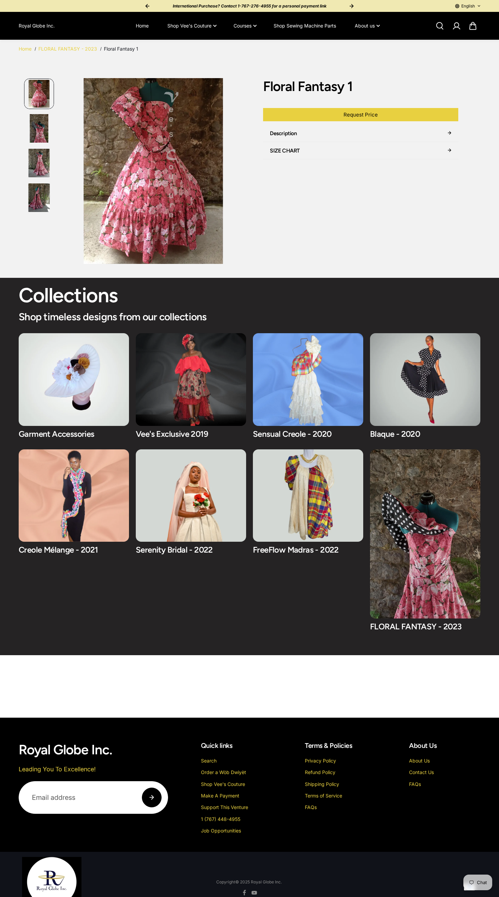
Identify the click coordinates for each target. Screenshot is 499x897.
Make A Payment (220, 796)
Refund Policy (320, 772)
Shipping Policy (322, 784)
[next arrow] (233, 172)
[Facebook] (244, 893)
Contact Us (421, 772)
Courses (243, 26)
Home (142, 26)
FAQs (311, 807)
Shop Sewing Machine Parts (305, 26)
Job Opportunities (221, 830)
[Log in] (456, 25)
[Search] (439, 25)
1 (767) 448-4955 (220, 819)
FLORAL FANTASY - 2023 (67, 49)
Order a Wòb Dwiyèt (223, 772)
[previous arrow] (74, 172)
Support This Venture (224, 807)
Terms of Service (323, 796)
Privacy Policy (320, 761)
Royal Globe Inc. (266, 881)
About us (365, 26)
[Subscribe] (152, 797)
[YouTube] (254, 893)
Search (209, 761)
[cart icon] (472, 25)
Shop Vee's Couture (189, 26)
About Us (419, 761)
